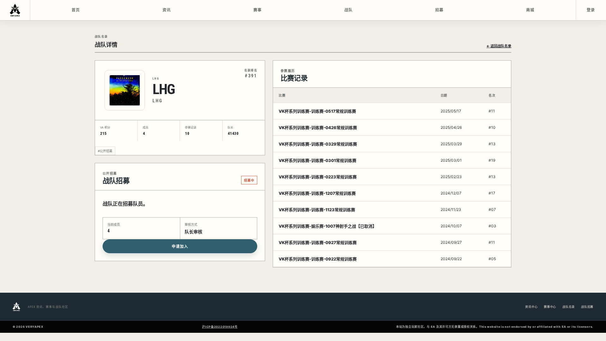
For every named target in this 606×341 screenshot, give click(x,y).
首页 (76, 10)
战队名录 (568, 306)
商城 (530, 10)
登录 (591, 10)
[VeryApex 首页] (15, 10)
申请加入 (180, 246)
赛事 (257, 10)
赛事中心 (550, 306)
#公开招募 (105, 151)
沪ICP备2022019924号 (220, 326)
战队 (348, 10)
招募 (439, 10)
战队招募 (587, 306)
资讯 (167, 10)
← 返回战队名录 (498, 46)
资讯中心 (531, 306)
